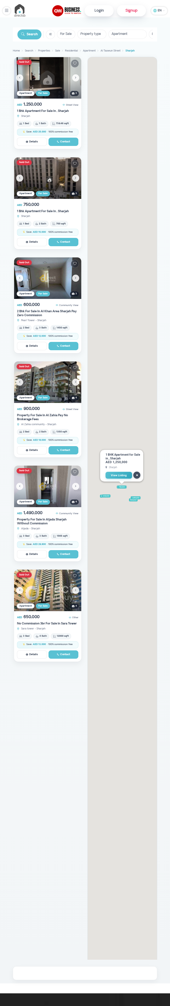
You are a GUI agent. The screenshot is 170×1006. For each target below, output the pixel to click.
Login (99, 11)
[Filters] (50, 34)
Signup (131, 11)
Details (33, 142)
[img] (47, 78)
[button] (121, 487)
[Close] (136, 475)
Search (32, 34)
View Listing (119, 475)
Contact (65, 142)
